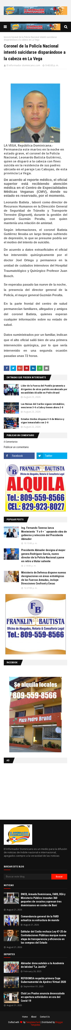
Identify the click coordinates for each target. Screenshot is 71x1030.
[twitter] (52, 456)
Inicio (6, 37)
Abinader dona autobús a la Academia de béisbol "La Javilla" (42, 965)
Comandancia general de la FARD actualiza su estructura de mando (40, 918)
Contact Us (45, 1016)
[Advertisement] (27, 790)
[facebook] (19, 456)
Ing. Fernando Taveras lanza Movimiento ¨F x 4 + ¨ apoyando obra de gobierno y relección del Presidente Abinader (44, 533)
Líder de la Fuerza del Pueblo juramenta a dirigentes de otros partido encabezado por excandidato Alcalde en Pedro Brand (44, 389)
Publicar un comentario (16, 447)
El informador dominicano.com (23, 65)
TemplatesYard (33, 1022)
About (33, 1016)
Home (25, 1016)
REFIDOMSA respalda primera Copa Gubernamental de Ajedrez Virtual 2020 (43, 980)
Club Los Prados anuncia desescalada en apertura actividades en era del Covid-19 (43, 997)
